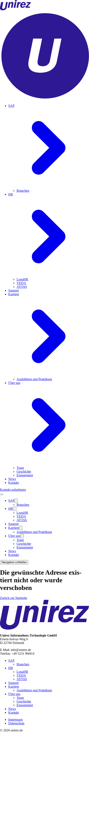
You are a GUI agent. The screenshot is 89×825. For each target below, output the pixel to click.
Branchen (23, 190)
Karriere (13, 528)
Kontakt (13, 482)
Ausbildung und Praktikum (34, 379)
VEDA (21, 283)
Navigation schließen (14, 562)
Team (20, 468)
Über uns (14, 536)
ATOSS (22, 286)
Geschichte (24, 471)
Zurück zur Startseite (13, 598)
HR (10, 508)
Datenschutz (16, 723)
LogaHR (22, 279)
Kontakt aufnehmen (13, 489)
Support (13, 290)
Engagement (25, 475)
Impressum (15, 719)
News (12, 479)
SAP (11, 500)
